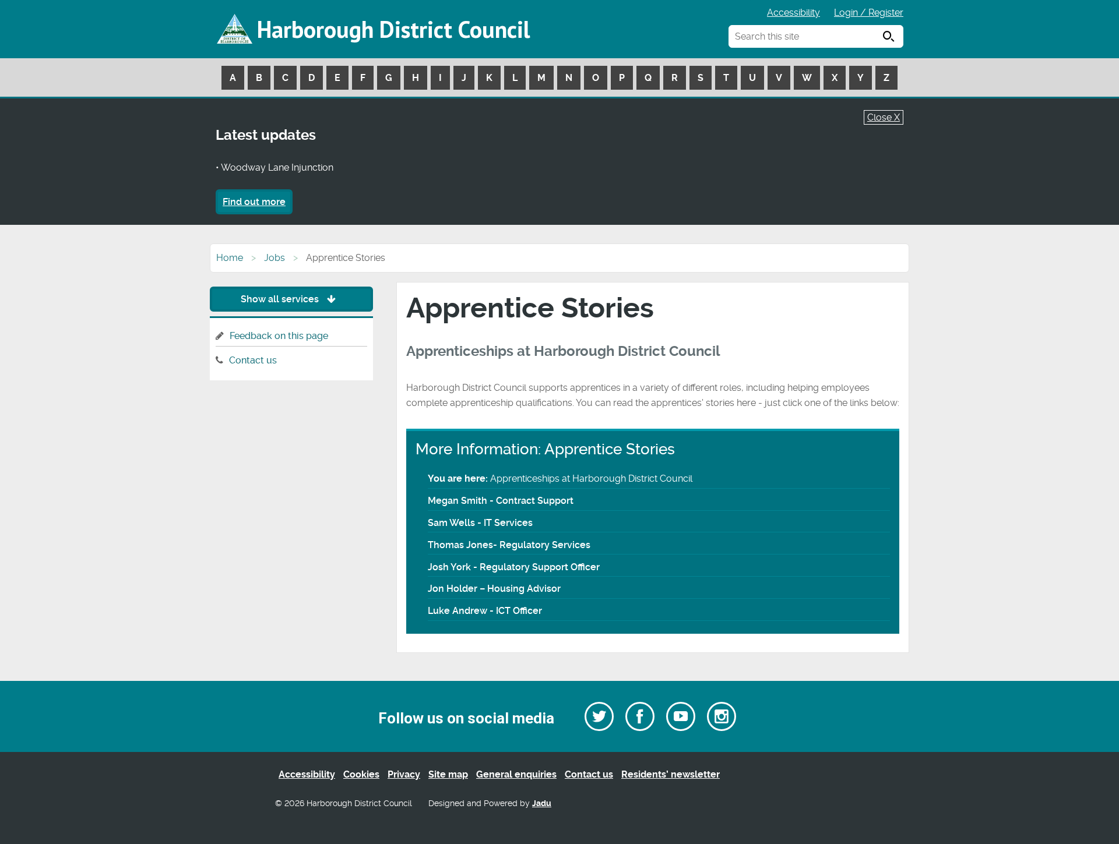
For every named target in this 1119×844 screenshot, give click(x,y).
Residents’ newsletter (670, 774)
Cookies (361, 774)
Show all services (281, 299)
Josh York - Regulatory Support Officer (514, 567)
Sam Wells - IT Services (480, 522)
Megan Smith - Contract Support (500, 500)
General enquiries (516, 774)
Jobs (274, 257)
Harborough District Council (393, 29)
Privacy (404, 774)
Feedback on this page (279, 335)
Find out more (254, 201)
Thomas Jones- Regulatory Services (509, 544)
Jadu (541, 803)
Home (229, 257)
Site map (448, 774)
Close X (883, 117)
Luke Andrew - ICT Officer (485, 610)
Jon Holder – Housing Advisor (494, 588)
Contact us (253, 360)
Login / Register (868, 12)
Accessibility (793, 12)
